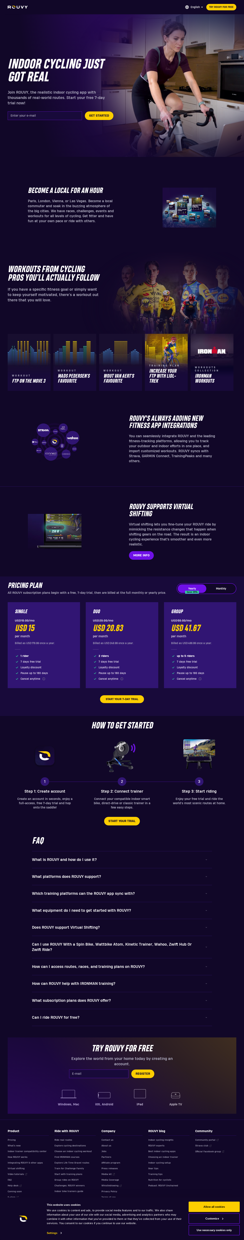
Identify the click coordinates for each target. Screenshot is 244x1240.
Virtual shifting (16, 1168)
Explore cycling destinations (70, 1145)
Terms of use (108, 1197)
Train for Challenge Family (69, 1168)
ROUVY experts (156, 1145)
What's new (14, 1145)
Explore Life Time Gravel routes (71, 1163)
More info (141, 555)
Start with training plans (68, 1174)
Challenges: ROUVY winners (69, 1185)
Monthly (221, 588)
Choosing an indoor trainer (163, 1157)
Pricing (12, 1140)
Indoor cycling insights (160, 1140)
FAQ (10, 1180)
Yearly (192, 590)
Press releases (109, 1168)
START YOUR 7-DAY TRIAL (122, 699)
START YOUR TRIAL (122, 821)
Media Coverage (110, 1180)
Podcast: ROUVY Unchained (163, 1185)
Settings (52, 1232)
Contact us (107, 1140)
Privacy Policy (109, 1191)
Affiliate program (110, 1163)
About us (106, 1145)
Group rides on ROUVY (66, 1180)
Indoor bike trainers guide (68, 1191)
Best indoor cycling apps (162, 1151)
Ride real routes (63, 1140)
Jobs (103, 1151)
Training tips (155, 1174)
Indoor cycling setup (159, 1163)
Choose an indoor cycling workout (73, 1151)
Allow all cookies (214, 1206)
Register (143, 1073)
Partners (106, 1157)
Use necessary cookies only (214, 1230)
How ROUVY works (18, 1157)
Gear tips (153, 1168)
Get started (99, 115)
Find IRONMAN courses (66, 1157)
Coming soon (15, 1191)
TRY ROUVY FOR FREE (221, 7)
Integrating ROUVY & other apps (25, 1163)
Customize (212, 1218)
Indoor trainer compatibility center (27, 1151)
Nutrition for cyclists (159, 1180)
